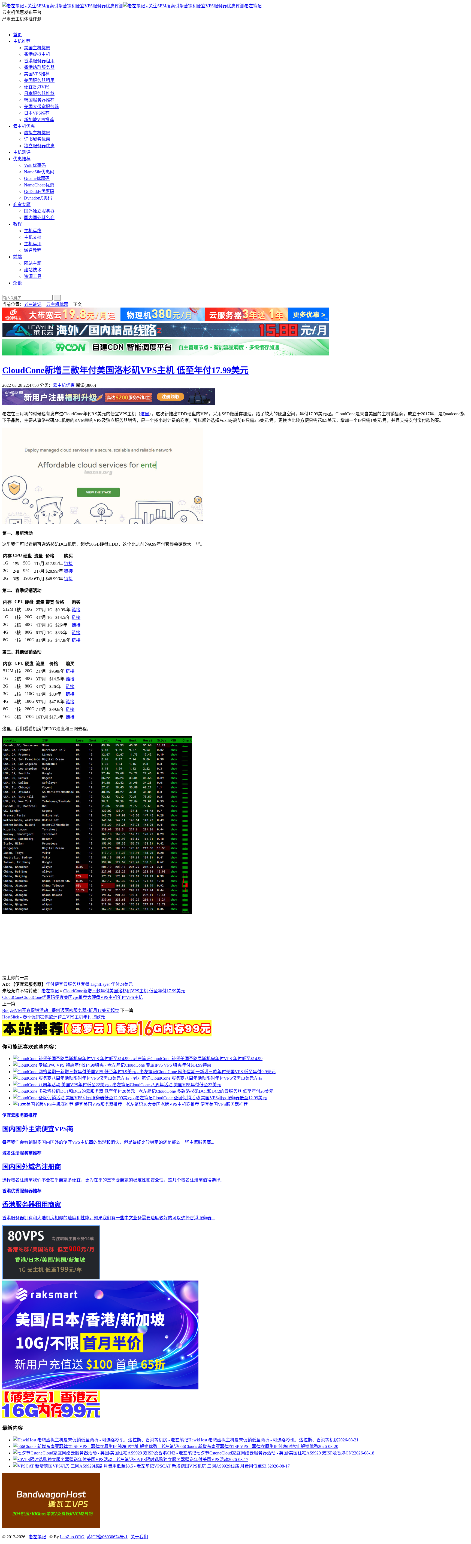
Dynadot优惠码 (38, 198)
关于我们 (139, 1536)
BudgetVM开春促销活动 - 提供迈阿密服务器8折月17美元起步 (60, 1010)
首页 (17, 34)
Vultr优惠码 (35, 165)
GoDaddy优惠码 (39, 191)
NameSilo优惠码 (39, 172)
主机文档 (32, 237)
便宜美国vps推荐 (71, 997)
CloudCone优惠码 (38, 997)
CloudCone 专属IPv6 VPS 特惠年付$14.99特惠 (168, 1065)
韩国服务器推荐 (39, 100)
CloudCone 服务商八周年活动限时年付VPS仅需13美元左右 (206, 1078)
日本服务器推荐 (39, 93)
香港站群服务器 (39, 67)
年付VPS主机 (130, 997)
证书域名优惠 (37, 139)
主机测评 (22, 152)
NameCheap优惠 (39, 185)
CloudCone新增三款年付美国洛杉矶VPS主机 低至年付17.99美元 (125, 370)
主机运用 (32, 243)
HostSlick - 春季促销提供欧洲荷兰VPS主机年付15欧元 (53, 1017)
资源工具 (32, 276)
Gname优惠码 (37, 178)
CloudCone (12, 997)
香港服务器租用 (39, 61)
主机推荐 (22, 41)
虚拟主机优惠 (37, 132)
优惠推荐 (22, 158)
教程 (17, 224)
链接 (68, 563)
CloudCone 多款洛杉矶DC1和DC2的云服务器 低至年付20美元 (214, 1091)
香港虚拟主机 (37, 54)
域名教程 (32, 250)
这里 (144, 414)
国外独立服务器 (39, 211)
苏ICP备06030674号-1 (107, 1536)
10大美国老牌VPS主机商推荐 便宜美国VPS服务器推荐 (195, 1104)
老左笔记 (253, 6)
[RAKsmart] (107, 1035)
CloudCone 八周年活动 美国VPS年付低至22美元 (175, 1084)
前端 (17, 256)
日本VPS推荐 (37, 113)
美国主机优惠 (37, 47)
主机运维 (32, 230)
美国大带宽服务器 (41, 106)
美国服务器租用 (39, 80)
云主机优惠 (24, 126)
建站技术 (32, 270)
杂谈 (17, 283)
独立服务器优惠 (39, 145)
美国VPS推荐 (37, 74)
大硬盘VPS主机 (102, 997)
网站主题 (32, 263)
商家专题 (22, 204)
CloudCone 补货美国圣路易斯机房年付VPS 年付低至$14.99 (206, 1058)
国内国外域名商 (39, 217)
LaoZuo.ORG (72, 1536)
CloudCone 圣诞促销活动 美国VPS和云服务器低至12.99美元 (210, 1097)
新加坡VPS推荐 (39, 119)
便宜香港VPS (37, 87)
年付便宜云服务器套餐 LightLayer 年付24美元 (89, 984)
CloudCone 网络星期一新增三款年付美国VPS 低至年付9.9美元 (216, 1071)
